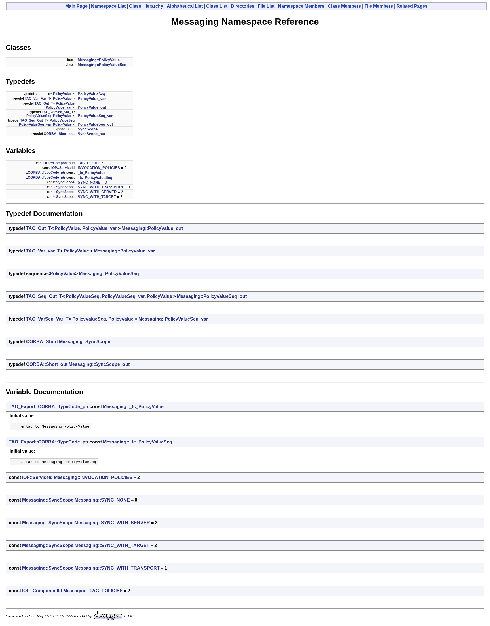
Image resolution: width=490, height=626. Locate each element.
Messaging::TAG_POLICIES (93, 590)
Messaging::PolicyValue (99, 60)
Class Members (344, 6)
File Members (378, 6)
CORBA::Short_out (59, 134)
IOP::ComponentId (60, 163)
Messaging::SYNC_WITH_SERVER (112, 522)
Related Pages (412, 6)
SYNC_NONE (89, 182)
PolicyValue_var (92, 99)
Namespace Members (301, 6)
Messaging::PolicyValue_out (152, 228)
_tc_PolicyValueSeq (95, 177)
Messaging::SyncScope (84, 341)
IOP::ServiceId (63, 168)
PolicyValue (62, 94)
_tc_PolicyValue (91, 173)
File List (266, 6)
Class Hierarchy (146, 6)
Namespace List (108, 6)
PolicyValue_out (92, 107)
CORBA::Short (42, 341)
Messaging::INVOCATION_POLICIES (93, 477)
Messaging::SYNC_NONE (102, 500)
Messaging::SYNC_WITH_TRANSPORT (117, 568)
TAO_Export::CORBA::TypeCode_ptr (48, 406)
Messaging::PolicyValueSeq (102, 65)
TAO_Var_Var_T (37, 99)
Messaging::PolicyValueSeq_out (212, 296)
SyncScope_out (91, 134)
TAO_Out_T (44, 103)
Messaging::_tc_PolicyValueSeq (137, 442)
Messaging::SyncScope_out (99, 364)
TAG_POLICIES (91, 163)
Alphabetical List (185, 6)
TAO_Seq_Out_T (33, 120)
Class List (216, 6)
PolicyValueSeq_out (95, 124)
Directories (242, 6)
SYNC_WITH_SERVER (97, 192)
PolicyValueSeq (91, 94)
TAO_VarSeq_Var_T (57, 112)
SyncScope (88, 129)
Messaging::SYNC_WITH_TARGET (112, 545)
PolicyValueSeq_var (95, 116)
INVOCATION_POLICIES (99, 168)
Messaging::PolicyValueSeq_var (173, 319)
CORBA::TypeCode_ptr (47, 173)
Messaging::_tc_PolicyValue (133, 406)
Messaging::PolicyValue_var (124, 251)
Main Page (76, 6)
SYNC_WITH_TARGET (97, 197)
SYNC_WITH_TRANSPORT (101, 187)
